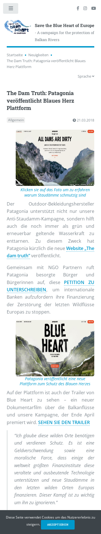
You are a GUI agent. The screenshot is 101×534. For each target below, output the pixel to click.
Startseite (15, 54)
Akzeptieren (58, 524)
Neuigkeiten (38, 54)
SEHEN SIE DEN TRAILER (64, 422)
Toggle (11, 9)
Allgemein (16, 120)
